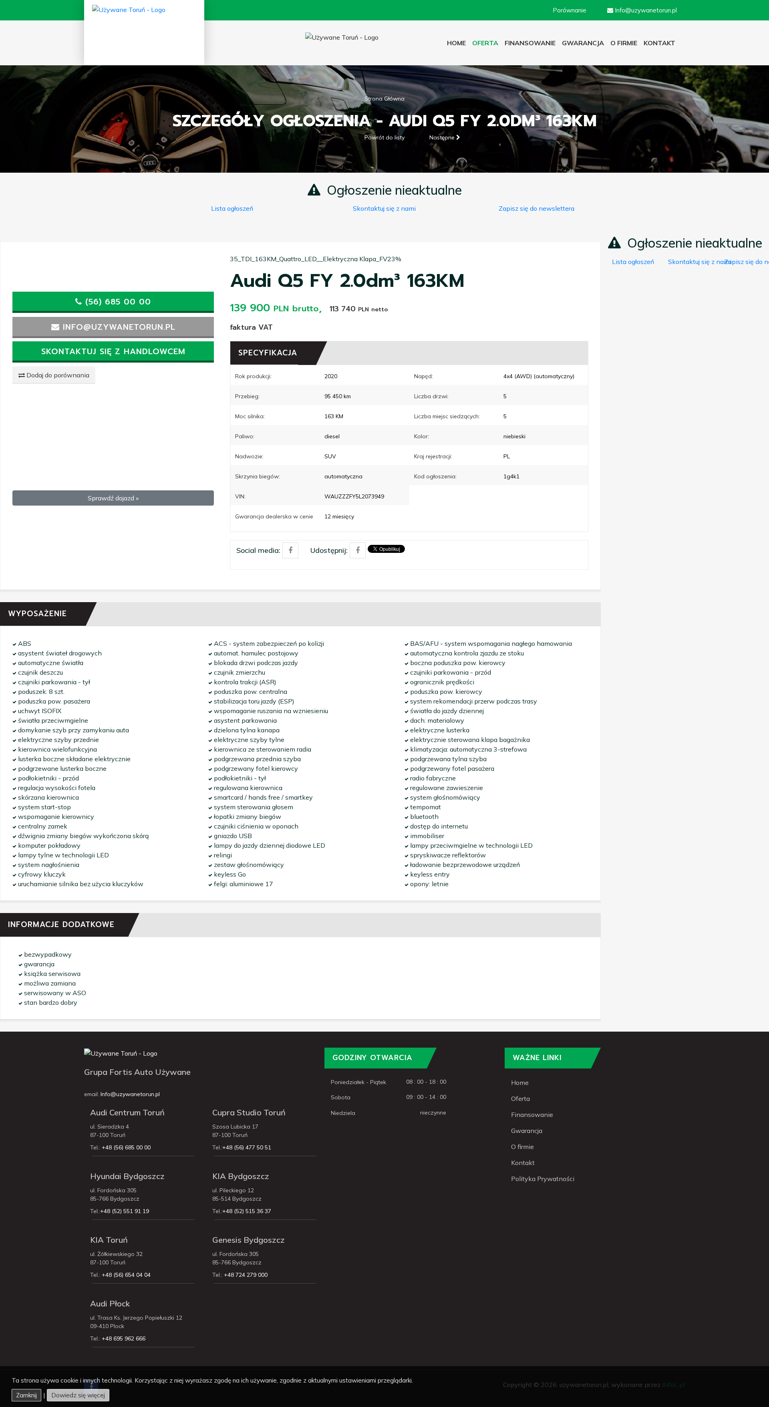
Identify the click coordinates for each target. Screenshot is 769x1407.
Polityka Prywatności (542, 1179)
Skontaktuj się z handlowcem (113, 351)
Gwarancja (583, 43)
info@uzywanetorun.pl (117, 327)
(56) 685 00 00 (116, 302)
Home (458, 42)
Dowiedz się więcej (78, 1395)
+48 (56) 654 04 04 (125, 1274)
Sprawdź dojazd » (113, 498)
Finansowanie (530, 43)
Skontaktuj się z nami (384, 208)
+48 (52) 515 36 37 (246, 1211)
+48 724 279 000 (245, 1274)
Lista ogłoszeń (232, 208)
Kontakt (523, 1163)
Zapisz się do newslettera (536, 208)
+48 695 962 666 (122, 1338)
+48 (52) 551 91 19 (124, 1211)
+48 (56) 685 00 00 (125, 1147)
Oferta (520, 1099)
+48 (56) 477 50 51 (246, 1147)
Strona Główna (384, 98)
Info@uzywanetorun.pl (130, 1094)
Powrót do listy (384, 137)
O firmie (623, 43)
